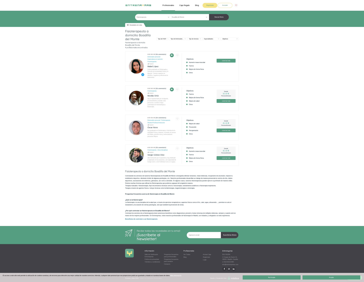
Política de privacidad (152, 259)
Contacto (167, 264)
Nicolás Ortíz (153, 96)
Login (204, 260)
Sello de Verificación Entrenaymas (151, 255)
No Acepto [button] (271, 277)
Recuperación (193, 130)
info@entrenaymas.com (230, 264)
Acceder (225, 5)
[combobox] (190, 17)
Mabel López (152, 66)
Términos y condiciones (152, 262)
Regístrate (210, 5)
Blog (197, 5)
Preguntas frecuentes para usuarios (171, 260)
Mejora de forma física (196, 69)
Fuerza (191, 66)
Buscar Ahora (219, 17)
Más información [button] (175, 275)
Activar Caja (207, 254)
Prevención (192, 127)
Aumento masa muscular (197, 62)
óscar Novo (152, 127)
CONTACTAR (226, 61)
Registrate (206, 257)
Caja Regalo (184, 5)
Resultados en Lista (135, 25)
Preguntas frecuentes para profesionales (171, 255)
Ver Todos (186, 254)
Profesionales (168, 5)
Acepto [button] (331, 277)
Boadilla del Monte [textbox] (178, 17)
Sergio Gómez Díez (155, 155)
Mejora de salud (194, 101)
